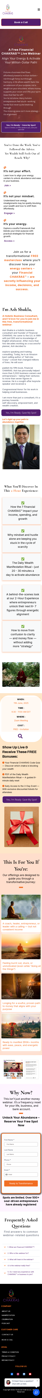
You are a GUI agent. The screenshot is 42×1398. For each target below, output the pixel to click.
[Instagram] (18, 1374)
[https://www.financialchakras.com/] (7, 9)
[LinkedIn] (24, 1374)
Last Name (8, 1150)
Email (7, 1170)
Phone (7, 1160)
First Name (9, 1140)
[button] (38, 9)
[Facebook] (12, 1374)
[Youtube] (30, 1374)
